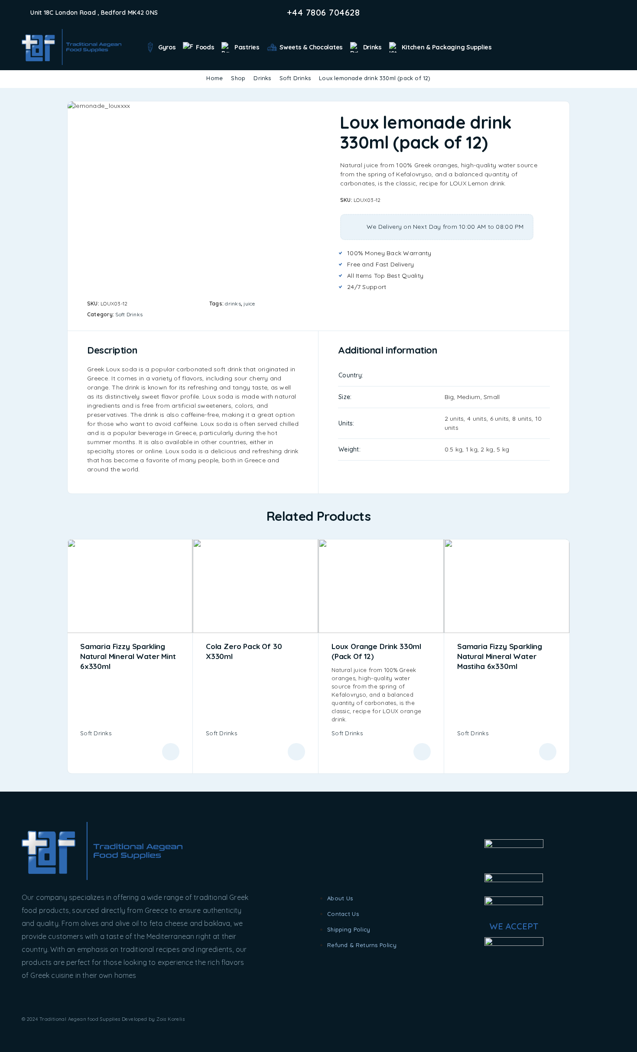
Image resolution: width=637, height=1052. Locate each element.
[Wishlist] (611, 47)
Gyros (167, 47)
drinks (232, 303)
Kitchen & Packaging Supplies (446, 47)
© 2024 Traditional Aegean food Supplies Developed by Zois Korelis (103, 1019)
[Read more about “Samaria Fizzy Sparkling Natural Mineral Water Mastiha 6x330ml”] (547, 751)
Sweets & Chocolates (311, 47)
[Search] (585, 47)
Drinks (372, 47)
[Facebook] (585, 12)
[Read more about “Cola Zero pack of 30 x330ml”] (296, 751)
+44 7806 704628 (323, 12)
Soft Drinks (295, 78)
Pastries (247, 47)
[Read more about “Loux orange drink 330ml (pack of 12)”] (422, 751)
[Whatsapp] (613, 12)
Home (214, 78)
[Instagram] (599, 12)
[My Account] (598, 47)
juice (249, 303)
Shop (238, 78)
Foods (205, 47)
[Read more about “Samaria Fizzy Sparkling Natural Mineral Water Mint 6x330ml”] (170, 751)
